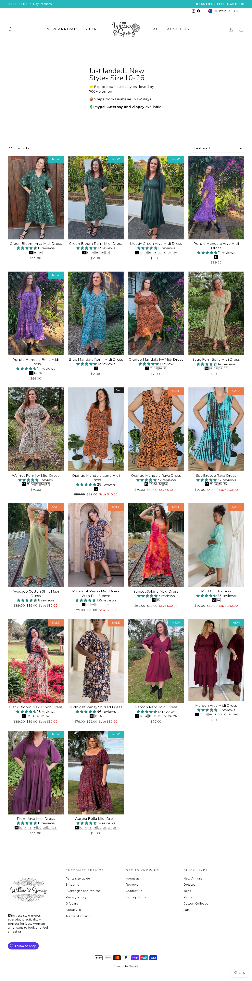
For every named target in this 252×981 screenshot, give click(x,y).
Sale (156, 29)
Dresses (189, 884)
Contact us (134, 891)
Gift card (72, 903)
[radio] (31, 252)
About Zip (73, 910)
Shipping (72, 884)
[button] (27, 248)
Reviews (132, 884)
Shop (91, 29)
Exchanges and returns (83, 891)
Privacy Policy (76, 897)
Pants (187, 897)
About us (178, 29)
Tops (187, 891)
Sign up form (136, 897)
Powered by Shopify (126, 965)
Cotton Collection (196, 903)
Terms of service (78, 916)
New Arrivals (63, 29)
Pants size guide (78, 878)
